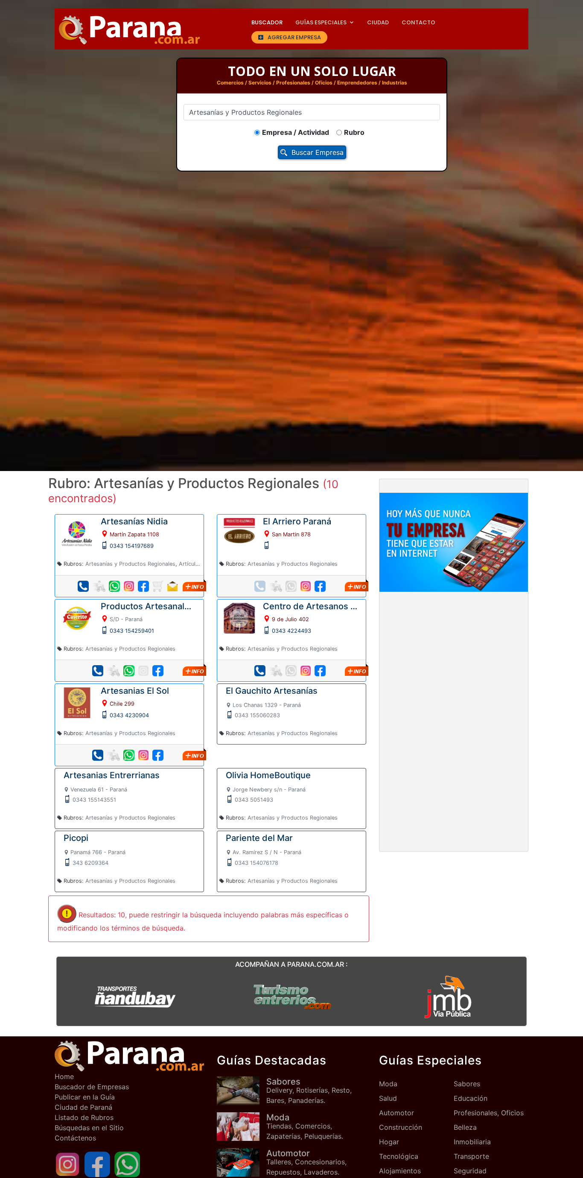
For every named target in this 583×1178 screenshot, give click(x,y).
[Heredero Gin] (291, 996)
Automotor (396, 1112)
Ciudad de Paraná (83, 1107)
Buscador (267, 22)
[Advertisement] (453, 661)
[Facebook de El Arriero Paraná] (320, 586)
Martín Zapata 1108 (134, 534)
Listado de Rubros (84, 1117)
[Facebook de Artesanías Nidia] (143, 586)
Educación (470, 1098)
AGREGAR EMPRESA (294, 37)
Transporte (471, 1156)
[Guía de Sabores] (241, 1090)
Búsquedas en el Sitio (89, 1127)
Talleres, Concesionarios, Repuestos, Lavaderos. (306, 1162)
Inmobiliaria (472, 1141)
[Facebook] (97, 1164)
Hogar (389, 1141)
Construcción (400, 1127)
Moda (388, 1083)
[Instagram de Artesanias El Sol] (143, 755)
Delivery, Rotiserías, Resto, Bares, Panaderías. (309, 1090)
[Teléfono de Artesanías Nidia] (83, 586)
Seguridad (470, 1170)
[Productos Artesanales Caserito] (77, 617)
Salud (388, 1098)
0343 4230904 (129, 715)
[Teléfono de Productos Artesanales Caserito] (97, 670)
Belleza (465, 1127)
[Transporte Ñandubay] (135, 996)
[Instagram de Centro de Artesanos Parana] (305, 670)
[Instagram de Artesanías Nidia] (129, 586)
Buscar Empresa (318, 152)
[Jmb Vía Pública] (448, 996)
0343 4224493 (291, 631)
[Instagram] (67, 1164)
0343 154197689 (132, 546)
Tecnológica (398, 1156)
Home (64, 1076)
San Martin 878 (291, 534)
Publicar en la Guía (85, 1097)
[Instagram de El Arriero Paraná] (305, 586)
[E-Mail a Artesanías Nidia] (172, 586)
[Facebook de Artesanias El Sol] (158, 755)
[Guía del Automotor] (241, 1162)
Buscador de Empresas (92, 1086)
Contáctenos (75, 1138)
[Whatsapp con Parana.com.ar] (127, 1164)
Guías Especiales (321, 22)
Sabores (467, 1083)
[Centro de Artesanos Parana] (239, 617)
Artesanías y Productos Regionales (130, 564)
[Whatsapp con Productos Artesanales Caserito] (129, 670)
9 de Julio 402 (290, 619)
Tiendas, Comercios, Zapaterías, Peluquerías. (304, 1126)
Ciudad (378, 22)
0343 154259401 (132, 631)
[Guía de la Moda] (241, 1126)
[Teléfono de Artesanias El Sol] (97, 755)
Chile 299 (122, 704)
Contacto (418, 22)
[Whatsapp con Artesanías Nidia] (114, 586)
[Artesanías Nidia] (77, 533)
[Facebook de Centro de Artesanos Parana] (320, 670)
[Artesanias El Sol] (77, 702)
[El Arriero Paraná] (239, 533)
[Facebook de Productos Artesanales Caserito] (158, 670)
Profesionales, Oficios (489, 1112)
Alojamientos (400, 1170)
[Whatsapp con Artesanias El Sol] (129, 755)
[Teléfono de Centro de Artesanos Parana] (260, 670)
